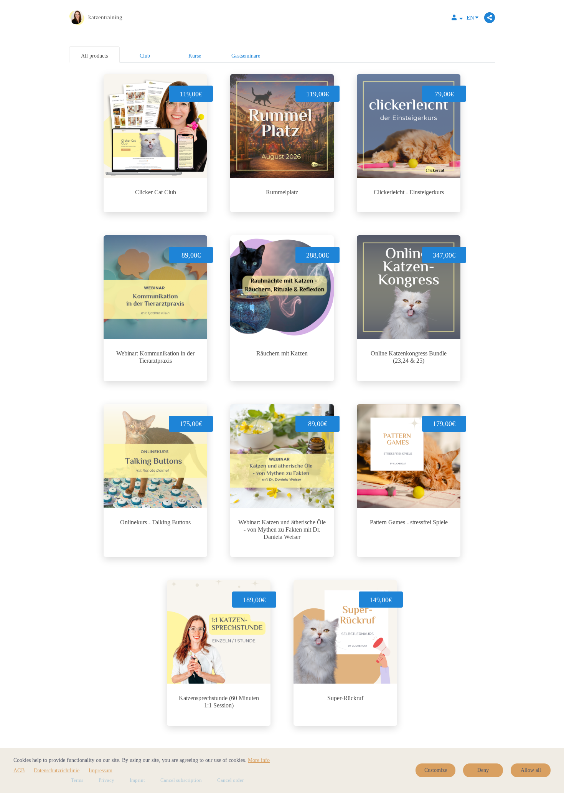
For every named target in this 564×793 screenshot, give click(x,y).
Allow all (531, 770)
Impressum (100, 770)
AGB (19, 770)
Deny (483, 770)
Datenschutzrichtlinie (56, 770)
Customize (435, 770)
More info (259, 760)
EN (470, 18)
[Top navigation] (457, 19)
